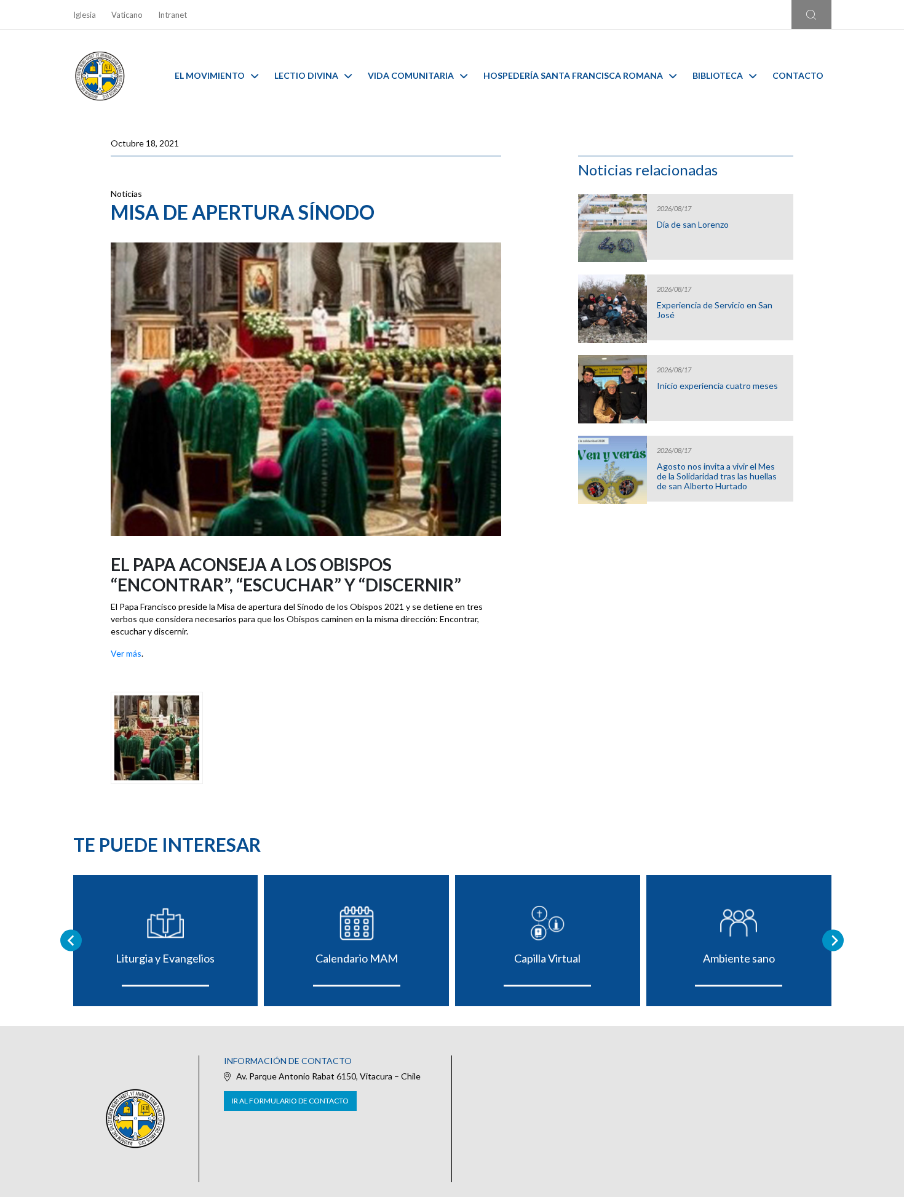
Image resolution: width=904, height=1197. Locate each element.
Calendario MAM (356, 958)
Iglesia (84, 15)
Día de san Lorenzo (693, 225)
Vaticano (127, 15)
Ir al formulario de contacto (290, 1100)
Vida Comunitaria (411, 75)
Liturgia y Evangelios (165, 958)
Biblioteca (717, 75)
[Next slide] (833, 940)
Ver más (126, 653)
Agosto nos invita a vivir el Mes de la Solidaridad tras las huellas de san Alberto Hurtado (717, 476)
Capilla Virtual (547, 958)
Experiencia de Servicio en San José (714, 310)
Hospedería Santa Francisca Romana (573, 75)
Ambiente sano (739, 958)
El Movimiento (210, 75)
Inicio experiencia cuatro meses (717, 386)
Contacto (797, 75)
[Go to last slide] (71, 940)
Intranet (172, 15)
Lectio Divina (306, 75)
